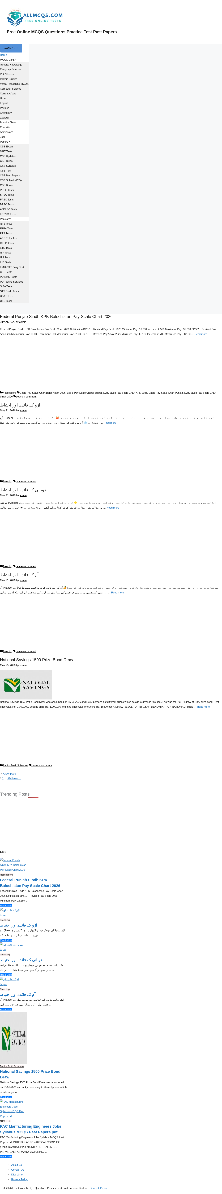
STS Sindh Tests (9, 291)
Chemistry (6, 112)
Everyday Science (10, 69)
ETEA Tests (6, 228)
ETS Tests (6, 247)
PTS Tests (6, 233)
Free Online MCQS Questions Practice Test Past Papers (62, 31)
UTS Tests (6, 300)
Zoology (4, 117)
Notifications (9, 392)
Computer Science (10, 88)
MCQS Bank (7, 59)
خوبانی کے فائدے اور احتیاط (23, 490)
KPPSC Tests (8, 214)
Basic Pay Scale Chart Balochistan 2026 (43, 392)
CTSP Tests (7, 243)
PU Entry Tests (8, 276)
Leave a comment (26, 396)
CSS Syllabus (8, 165)
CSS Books (6, 185)
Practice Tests (8, 122)
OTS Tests (6, 271)
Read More (6, 905)
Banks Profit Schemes (15, 765)
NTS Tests (6, 223)
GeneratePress (98, 1188)
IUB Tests (5, 262)
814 (9, 778)
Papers (4, 141)
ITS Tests (5, 257)
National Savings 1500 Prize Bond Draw (36, 659)
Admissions (6, 131)
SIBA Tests (6, 286)
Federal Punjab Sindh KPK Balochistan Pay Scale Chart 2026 (56, 316)
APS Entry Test (8, 238)
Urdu (3, 98)
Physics (4, 107)
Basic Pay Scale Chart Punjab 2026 (169, 392)
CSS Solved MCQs (11, 180)
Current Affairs (8, 93)
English (4, 103)
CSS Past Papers (10, 175)
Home (3, 54)
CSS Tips (5, 170)
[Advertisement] (111, 365)
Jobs (3, 136)
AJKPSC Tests (8, 209)
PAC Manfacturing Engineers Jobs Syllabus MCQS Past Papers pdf (30, 1129)
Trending (7, 481)
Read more (200, 334)
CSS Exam (6, 146)
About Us (16, 1164)
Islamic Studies (8, 78)
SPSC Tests (7, 194)
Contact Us (17, 1169)
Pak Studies (7, 74)
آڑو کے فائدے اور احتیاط (20, 405)
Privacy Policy (19, 1179)
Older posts (9, 773)
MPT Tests (6, 151)
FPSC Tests (7, 199)
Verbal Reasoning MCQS (14, 83)
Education (5, 127)
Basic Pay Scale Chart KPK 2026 (128, 392)
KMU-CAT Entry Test (12, 267)
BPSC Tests (7, 204)
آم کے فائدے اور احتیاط (19, 574)
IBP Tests (5, 252)
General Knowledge (11, 64)
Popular (4, 218)
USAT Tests (7, 296)
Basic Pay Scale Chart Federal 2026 (87, 392)
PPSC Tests (7, 190)
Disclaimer (17, 1174)
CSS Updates (8, 156)
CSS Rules (6, 160)
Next (16, 778)
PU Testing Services (11, 281)
